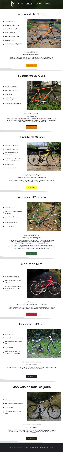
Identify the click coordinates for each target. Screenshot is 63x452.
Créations (29, 3)
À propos (38, 3)
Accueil (20, 3)
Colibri (51, 448)
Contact (47, 3)
